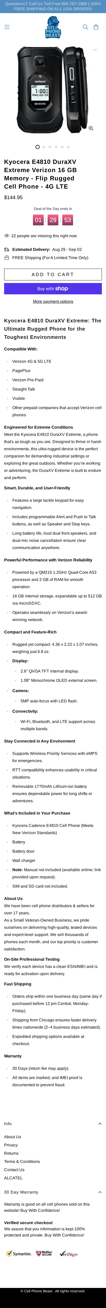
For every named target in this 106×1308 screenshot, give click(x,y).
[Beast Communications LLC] (53, 27)
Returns (11, 1153)
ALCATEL (13, 1178)
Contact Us (14, 1170)
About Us (12, 1137)
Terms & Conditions (22, 1161)
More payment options (53, 301)
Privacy (11, 1145)
